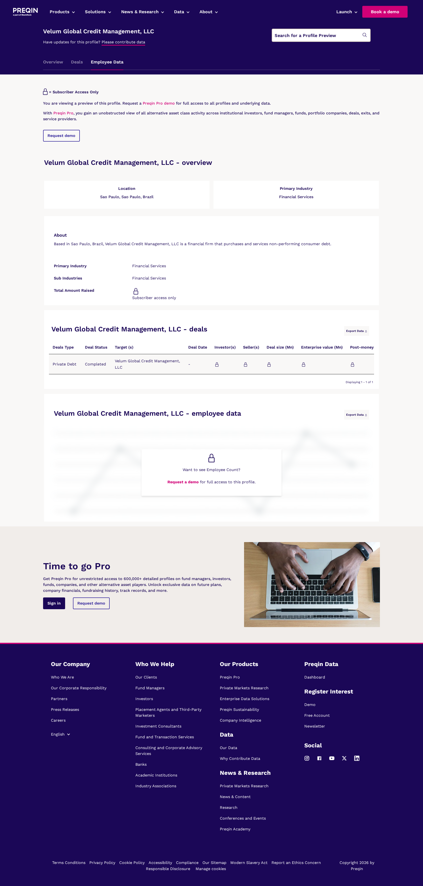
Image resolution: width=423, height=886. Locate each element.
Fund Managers (149, 688)
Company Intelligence (240, 720)
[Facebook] (319, 760)
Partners (59, 698)
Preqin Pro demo (159, 103)
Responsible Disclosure (168, 868)
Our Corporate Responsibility (78, 688)
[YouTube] (331, 760)
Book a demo (385, 11)
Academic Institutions (156, 775)
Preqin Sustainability (239, 709)
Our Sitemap (214, 862)
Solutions (95, 11)
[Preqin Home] (25, 12)
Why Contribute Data (240, 758)
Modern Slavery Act (249, 862)
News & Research (140, 11)
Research (228, 807)
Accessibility (160, 862)
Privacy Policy (102, 862)
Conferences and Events (243, 818)
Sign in (54, 603)
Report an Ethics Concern (296, 862)
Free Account (317, 715)
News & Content (235, 796)
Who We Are (62, 677)
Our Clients (146, 677)
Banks (141, 764)
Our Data (228, 747)
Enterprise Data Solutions (244, 698)
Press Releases (65, 709)
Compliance (187, 862)
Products (60, 11)
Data (179, 11)
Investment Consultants (158, 726)
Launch (344, 11)
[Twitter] (344, 760)
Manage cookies (211, 868)
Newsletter (314, 726)
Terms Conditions (68, 862)
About (206, 11)
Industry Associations (155, 786)
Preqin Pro (62, 113)
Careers (58, 720)
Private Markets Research (244, 688)
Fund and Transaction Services (164, 737)
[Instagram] (306, 760)
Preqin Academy (235, 829)
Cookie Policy (132, 862)
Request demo (61, 135)
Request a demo (183, 482)
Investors (144, 698)
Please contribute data (123, 42)
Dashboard (314, 677)
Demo (310, 704)
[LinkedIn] (356, 760)
